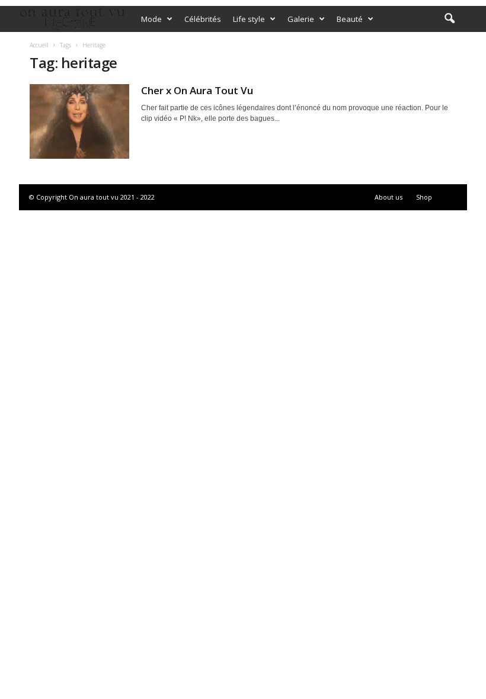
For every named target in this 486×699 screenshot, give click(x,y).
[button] (449, 19)
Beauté (350, 19)
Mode (151, 19)
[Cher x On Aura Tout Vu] (79, 121)
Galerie (300, 19)
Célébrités (202, 19)
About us (388, 197)
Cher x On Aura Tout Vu (197, 90)
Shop (424, 197)
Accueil (39, 45)
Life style (249, 19)
